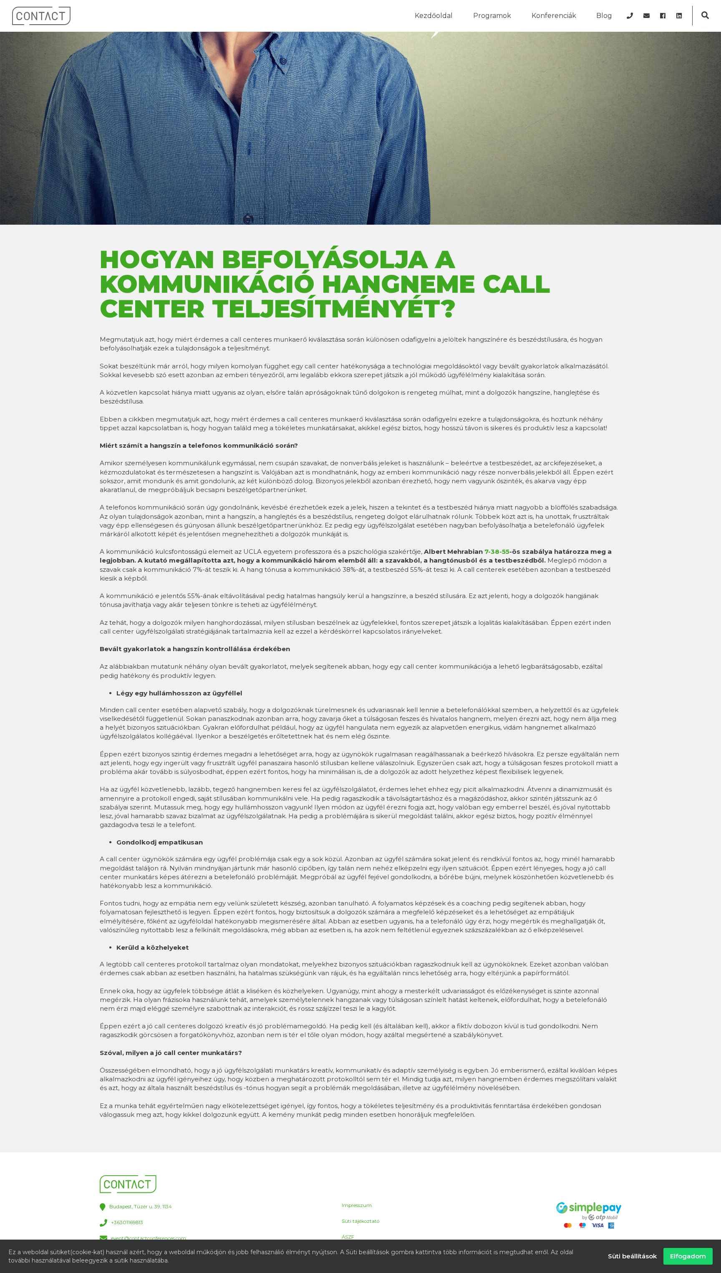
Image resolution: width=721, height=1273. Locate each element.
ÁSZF (348, 1237)
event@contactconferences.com (148, 1238)
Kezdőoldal (434, 16)
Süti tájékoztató (360, 1221)
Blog (604, 16)
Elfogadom (688, 1256)
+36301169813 (127, 1223)
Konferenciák (554, 16)
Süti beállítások (632, 1256)
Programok (492, 16)
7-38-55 (496, 551)
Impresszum (357, 1205)
